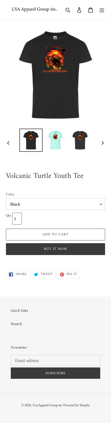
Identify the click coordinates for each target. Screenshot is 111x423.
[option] (31, 140)
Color (10, 194)
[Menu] (101, 9)
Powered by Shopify (76, 405)
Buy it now (55, 249)
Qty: (9, 215)
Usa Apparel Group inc (47, 405)
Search (16, 324)
